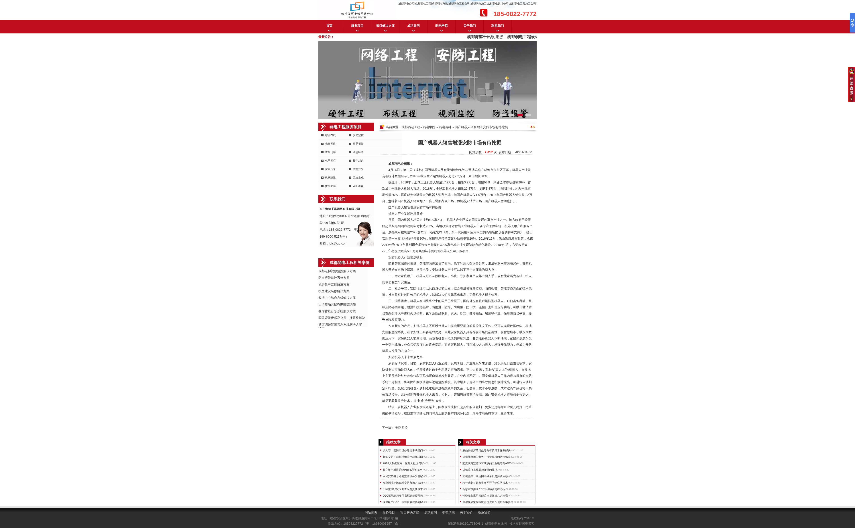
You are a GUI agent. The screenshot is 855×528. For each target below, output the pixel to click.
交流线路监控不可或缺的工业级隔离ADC (486, 463)
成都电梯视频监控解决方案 (337, 271)
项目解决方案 (385, 25)
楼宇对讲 (358, 160)
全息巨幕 (358, 152)
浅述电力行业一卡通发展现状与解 (403, 502)
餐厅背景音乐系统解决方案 (337, 311)
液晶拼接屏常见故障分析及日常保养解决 (486, 450)
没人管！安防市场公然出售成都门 (403, 450)
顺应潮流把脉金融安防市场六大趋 (403, 482)
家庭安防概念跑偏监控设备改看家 (403, 476)
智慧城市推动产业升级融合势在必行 (483, 489)
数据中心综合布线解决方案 (337, 298)
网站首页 (371, 512)
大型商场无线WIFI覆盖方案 (337, 304)
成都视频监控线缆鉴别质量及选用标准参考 (487, 502)
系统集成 (358, 177)
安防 (419, 207)
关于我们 (469, 25)
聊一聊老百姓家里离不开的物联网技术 (485, 482)
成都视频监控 (472, 288)
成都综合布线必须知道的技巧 (479, 469)
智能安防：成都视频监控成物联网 (403, 456)
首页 (329, 25)
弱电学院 (441, 25)
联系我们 (497, 25)
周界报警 (358, 143)
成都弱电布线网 (496, 523)
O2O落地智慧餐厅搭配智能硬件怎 (403, 495)
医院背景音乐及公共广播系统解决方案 (341, 318)
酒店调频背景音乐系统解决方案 (340, 324)
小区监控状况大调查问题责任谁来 (403, 489)
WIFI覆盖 (358, 186)
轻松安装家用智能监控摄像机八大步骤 (485, 495)
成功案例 (413, 25)
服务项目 (357, 25)
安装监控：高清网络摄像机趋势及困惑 (485, 476)
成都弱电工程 (410, 127)
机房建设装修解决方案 (334, 291)
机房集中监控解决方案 (334, 284)
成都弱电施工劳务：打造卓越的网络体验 (486, 456)
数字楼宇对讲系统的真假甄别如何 (403, 469)
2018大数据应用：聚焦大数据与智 (403, 463)
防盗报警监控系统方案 (334, 277)
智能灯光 (358, 169)
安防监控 (358, 135)
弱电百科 (445, 127)
